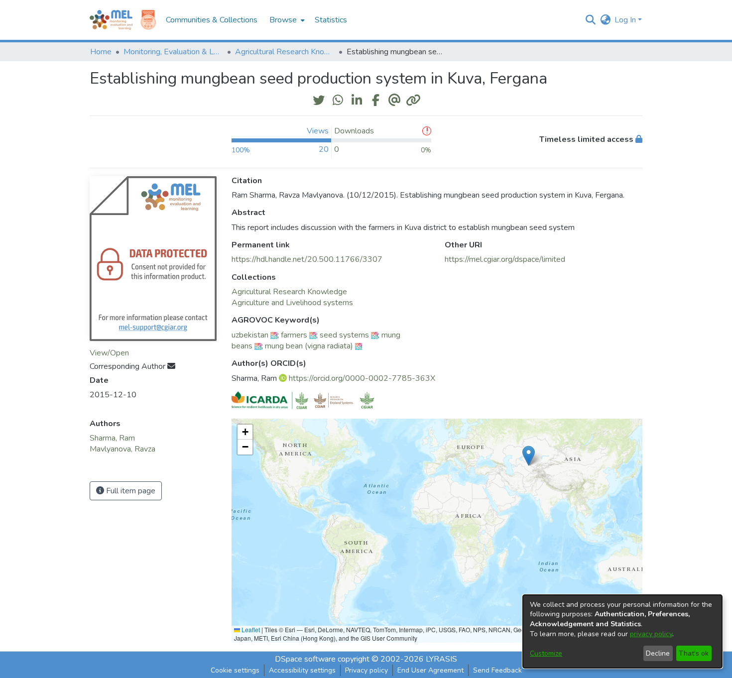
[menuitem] (286, 20)
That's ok (694, 653)
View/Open (109, 352)
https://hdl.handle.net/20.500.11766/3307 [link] (307, 259)
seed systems (344, 335)
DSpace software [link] (305, 659)
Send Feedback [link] (497, 670)
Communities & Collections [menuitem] (211, 19)
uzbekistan (250, 335)
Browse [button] (283, 19)
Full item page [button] (129, 490)
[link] (289, 291)
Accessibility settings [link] (302, 670)
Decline (658, 653)
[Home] (111, 20)
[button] (590, 20)
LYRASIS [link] (441, 659)
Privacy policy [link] (366, 670)
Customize (546, 653)
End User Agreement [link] (430, 670)
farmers (294, 335)
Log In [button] (626, 19)
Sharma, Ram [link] (112, 438)
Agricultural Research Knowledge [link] (285, 51)
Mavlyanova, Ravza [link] (122, 449)
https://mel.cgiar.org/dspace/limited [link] (505, 259)
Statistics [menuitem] (331, 19)
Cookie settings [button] (235, 670)
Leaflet (250, 629)
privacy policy (651, 634)
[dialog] (622, 631)
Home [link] (101, 51)
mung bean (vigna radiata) (309, 345)
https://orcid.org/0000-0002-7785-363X (362, 378)
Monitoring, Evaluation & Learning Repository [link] (173, 51)
